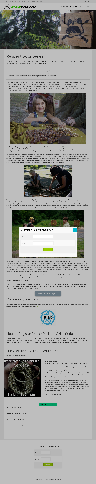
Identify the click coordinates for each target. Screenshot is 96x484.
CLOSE (74, 230)
